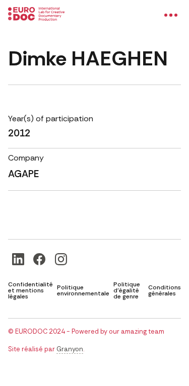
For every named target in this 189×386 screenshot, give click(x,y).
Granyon (69, 349)
